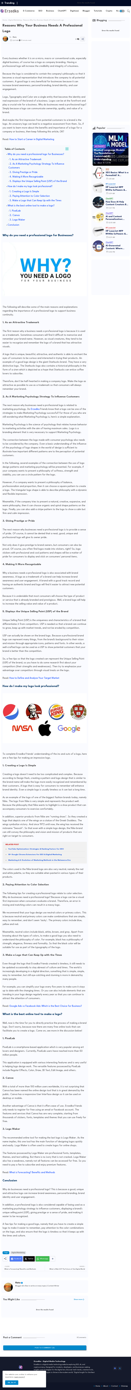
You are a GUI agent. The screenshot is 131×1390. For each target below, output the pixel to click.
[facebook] (115, 1368)
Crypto (109, 11)
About (105, 1386)
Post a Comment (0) (44, 1348)
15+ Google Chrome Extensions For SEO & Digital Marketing (35, 854)
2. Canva (15, 215)
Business (50, 11)
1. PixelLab (15, 211)
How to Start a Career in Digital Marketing (31, 139)
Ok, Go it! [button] (12, 1382)
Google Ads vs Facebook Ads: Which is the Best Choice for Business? (45, 1006)
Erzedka (35, 409)
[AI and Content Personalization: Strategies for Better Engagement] (98, 217)
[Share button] (52, 1259)
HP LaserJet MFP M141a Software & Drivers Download (115, 188)
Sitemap (124, 1386)
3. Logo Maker (17, 220)
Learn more (18, 1377)
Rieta (17, 1283)
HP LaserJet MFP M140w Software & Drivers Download (116, 232)
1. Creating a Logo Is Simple (24, 191)
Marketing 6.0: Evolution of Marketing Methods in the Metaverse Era (39, 860)
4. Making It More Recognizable (26, 177)
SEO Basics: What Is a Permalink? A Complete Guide (117, 174)
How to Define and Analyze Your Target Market (34, 678)
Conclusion (13, 225)
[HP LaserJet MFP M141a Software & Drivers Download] (98, 187)
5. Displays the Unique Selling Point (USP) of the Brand (38, 181)
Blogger (86, 11)
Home (5, 20)
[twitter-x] (120, 1368)
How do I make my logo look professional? (30, 186)
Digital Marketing (15, 20)
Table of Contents (15, 149)
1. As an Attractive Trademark (25, 159)
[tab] (28, 11)
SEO (40, 11)
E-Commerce (29, 11)
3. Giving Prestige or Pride (23, 172)
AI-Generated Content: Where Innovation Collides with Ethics (116, 247)
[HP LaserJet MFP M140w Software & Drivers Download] (98, 231)
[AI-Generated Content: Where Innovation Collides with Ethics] (98, 246)
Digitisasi (74, 11)
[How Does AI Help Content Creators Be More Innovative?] (98, 202)
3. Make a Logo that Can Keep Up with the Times (35, 200)
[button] (122, 11)
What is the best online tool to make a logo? (31, 206)
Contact (114, 1386)
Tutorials (98, 11)
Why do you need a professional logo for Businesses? (36, 154)
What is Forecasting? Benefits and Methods (32, 1172)
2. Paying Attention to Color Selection (30, 196)
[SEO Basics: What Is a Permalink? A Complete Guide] (98, 173)
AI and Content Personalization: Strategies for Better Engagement (117, 218)
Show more (78, 1299)
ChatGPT (62, 11)
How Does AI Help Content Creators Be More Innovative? (117, 203)
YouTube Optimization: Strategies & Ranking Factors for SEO (36, 849)
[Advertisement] (49, 49)
